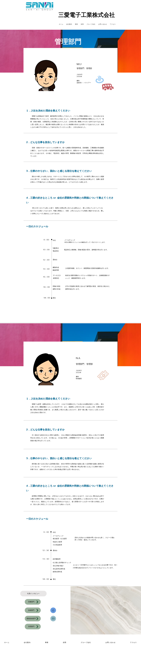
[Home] (53, 610)
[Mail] (53, 618)
